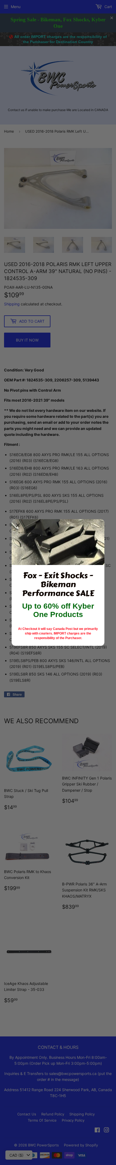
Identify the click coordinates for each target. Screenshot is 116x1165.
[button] (18, 525)
